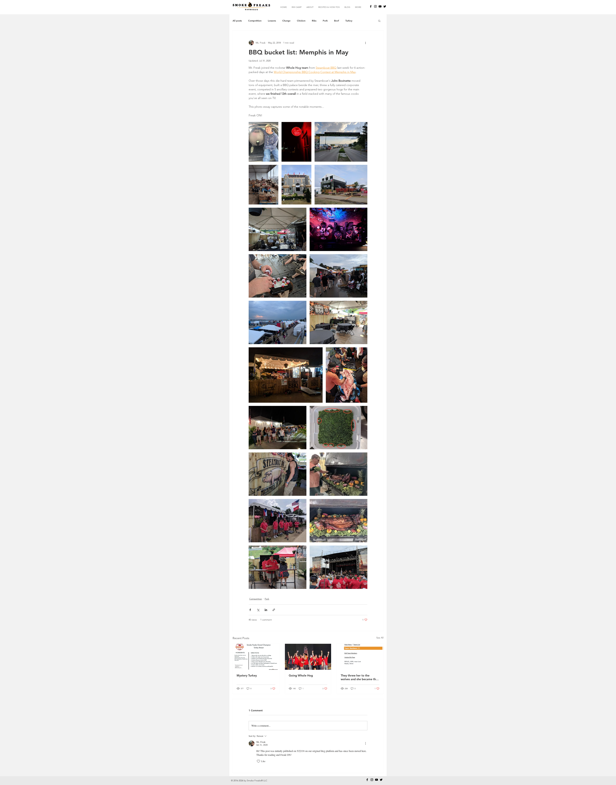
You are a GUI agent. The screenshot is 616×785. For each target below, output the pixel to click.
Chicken (301, 20)
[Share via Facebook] (250, 609)
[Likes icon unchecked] (258, 761)
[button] (379, 20)
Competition (254, 20)
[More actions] (365, 43)
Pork (325, 20)
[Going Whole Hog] (308, 657)
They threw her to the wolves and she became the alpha (359, 677)
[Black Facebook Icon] (370, 6)
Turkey (348, 20)
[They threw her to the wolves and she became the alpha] (360, 657)
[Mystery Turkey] (256, 657)
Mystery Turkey (247, 675)
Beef (336, 20)
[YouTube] (380, 6)
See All (379, 637)
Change (286, 20)
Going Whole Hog (301, 675)
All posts (237, 20)
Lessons (272, 20)
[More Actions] (365, 743)
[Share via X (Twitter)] (258, 609)
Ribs (314, 20)
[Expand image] (263, 142)
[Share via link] (273, 609)
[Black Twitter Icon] (384, 6)
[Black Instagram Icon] (375, 6)
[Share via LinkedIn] (265, 609)
